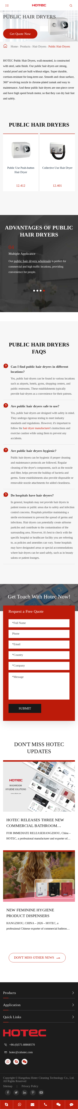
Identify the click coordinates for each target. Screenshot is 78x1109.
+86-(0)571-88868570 (22, 1044)
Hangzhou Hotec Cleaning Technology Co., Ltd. (46, 1077)
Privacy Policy (30, 1086)
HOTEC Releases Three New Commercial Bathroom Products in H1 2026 (35, 823)
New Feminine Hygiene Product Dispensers (30, 913)
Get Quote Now (20, 33)
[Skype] (6, 1105)
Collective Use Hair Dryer (57, 167)
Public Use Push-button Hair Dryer (20, 170)
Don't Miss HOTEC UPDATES (39, 747)
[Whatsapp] (19, 1105)
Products (25, 46)
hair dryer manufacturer (36, 428)
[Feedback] (71, 1105)
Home (14, 46)
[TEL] (45, 1105)
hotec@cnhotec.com (21, 1052)
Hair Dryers (39, 46)
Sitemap (7, 1086)
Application (11, 1005)
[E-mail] (32, 1105)
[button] (34, 291)
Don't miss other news (37, 958)
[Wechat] (58, 1105)
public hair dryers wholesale (32, 261)
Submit (25, 708)
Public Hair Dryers (59, 46)
